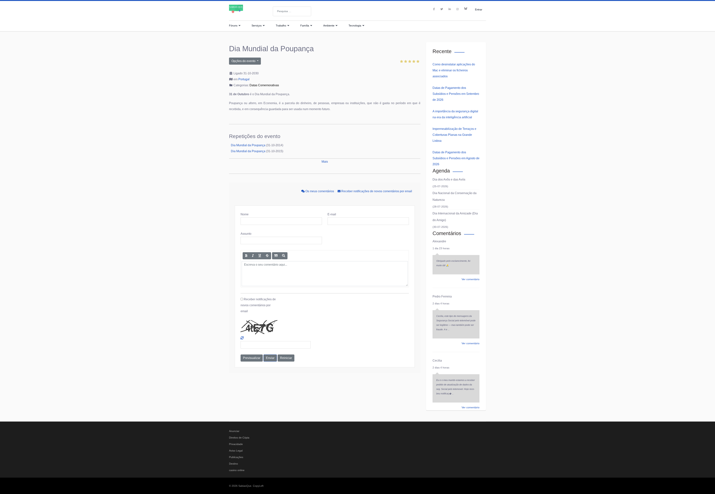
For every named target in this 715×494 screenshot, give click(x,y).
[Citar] (276, 255)
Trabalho (281, 25)
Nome (245, 214)
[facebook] (434, 9)
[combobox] (292, 11)
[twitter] (441, 9)
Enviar (270, 358)
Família (304, 25)
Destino (233, 463)
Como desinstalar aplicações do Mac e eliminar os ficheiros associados (454, 70)
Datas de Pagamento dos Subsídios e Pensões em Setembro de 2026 (456, 93)
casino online (236, 470)
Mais (325, 161)
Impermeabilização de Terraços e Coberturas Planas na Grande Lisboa (454, 134)
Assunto (246, 233)
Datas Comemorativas (264, 85)
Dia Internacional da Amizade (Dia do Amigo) (455, 217)
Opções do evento (243, 61)
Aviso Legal (236, 450)
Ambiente (328, 25)
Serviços (257, 25)
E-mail (332, 214)
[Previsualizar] (283, 255)
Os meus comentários (320, 191)
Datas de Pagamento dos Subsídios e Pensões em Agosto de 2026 (456, 158)
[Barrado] (267, 255)
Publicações (236, 457)
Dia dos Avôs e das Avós (449, 179)
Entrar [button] (478, 9)
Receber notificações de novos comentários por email (376, 191)
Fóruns (233, 25)
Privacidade (236, 444)
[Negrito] (246, 255)
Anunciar (234, 431)
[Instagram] (457, 9)
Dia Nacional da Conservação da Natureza (454, 196)
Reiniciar (286, 358)
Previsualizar (251, 358)
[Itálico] (253, 255)
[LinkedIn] (450, 9)
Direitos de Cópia (239, 437)
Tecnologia (355, 25)
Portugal (244, 79)
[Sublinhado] (259, 255)
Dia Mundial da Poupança (248, 145)
